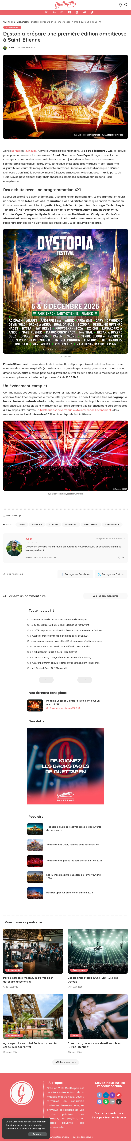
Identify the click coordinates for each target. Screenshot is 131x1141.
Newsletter (114, 1113)
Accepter (37, 1134)
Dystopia (38, 524)
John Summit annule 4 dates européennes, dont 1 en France (68, 662)
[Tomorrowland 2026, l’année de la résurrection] (35, 845)
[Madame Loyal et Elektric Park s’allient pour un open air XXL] (35, 705)
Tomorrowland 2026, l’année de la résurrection (72, 844)
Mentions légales (115, 1117)
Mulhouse (30, 151)
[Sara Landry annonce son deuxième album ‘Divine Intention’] (98, 1016)
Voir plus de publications (109, 538)
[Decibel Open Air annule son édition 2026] (35, 893)
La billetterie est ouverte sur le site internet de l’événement (74, 410)
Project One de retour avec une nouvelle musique (60, 619)
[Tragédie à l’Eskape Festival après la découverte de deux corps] (35, 829)
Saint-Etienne (112, 524)
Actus (76, 1035)
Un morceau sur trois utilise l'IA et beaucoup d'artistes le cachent (71, 641)
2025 (22, 524)
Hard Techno (91, 524)
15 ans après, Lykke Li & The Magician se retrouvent (61, 624)
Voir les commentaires (105, 596)
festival (54, 524)
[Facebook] (39, 12)
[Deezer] (84, 12)
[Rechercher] (126, 5)
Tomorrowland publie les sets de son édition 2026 (74, 860)
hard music (71, 524)
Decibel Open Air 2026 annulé (51, 668)
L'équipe (97, 1117)
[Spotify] (77, 12)
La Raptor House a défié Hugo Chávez (56, 652)
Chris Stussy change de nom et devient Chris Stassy (63, 657)
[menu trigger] (6, 5)
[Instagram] (46, 12)
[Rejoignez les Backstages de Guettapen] (65, 767)
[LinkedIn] (54, 12)
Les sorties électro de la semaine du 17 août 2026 (62, 635)
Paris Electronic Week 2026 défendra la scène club (63, 646)
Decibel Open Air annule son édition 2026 (69, 892)
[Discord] (69, 12)
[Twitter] (119, 558)
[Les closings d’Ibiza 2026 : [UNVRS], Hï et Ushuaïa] (98, 951)
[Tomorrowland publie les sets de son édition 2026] (35, 861)
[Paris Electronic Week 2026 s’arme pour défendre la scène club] (33, 951)
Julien (11, 47)
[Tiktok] (92, 12)
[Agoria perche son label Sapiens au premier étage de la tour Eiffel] (33, 1016)
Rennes (16, 151)
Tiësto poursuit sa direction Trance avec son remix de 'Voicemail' (70, 630)
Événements (12, 27)
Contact (100, 1113)
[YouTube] (62, 12)
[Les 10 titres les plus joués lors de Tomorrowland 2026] (35, 877)
